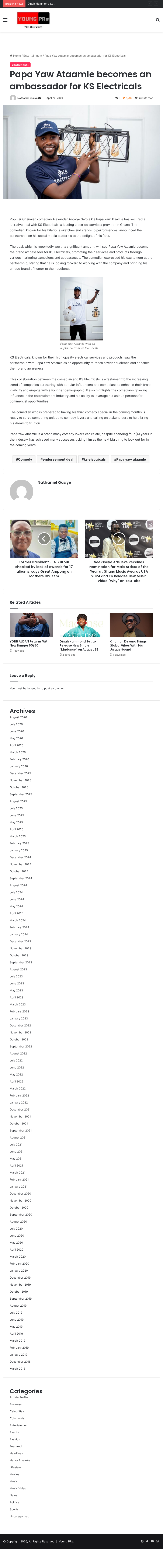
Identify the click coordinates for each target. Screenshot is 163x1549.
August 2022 (18, 1053)
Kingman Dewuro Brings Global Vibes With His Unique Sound (128, 645)
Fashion (15, 1439)
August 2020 (18, 1221)
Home (16, 55)
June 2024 (17, 899)
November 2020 (20, 1200)
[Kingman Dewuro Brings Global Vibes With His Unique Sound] (131, 625)
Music (14, 1481)
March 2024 (18, 920)
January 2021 (18, 1186)
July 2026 (16, 724)
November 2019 (20, 1284)
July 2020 (16, 1228)
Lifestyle (15, 1467)
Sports (14, 1509)
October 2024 (19, 871)
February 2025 (19, 843)
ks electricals (95, 459)
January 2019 (18, 1354)
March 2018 (17, 1368)
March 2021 (17, 1172)
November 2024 (20, 864)
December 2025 (20, 773)
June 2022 (17, 1067)
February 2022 (19, 1095)
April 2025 (16, 829)
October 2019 (19, 1291)
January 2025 (19, 850)
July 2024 (16, 892)
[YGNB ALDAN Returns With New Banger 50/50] (31, 625)
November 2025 (20, 780)
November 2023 (20, 948)
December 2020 (20, 1193)
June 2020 (17, 1235)
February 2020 (19, 1263)
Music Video (18, 1488)
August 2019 (18, 1305)
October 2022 (19, 1039)
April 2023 (16, 997)
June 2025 (17, 815)
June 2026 (17, 731)
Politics (14, 1502)
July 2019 (16, 1312)
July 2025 (16, 808)
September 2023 (21, 962)
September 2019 (21, 1298)
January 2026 (19, 766)
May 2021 (16, 1158)
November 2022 (20, 1032)
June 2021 (17, 1151)
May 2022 (16, 1074)
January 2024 (19, 934)
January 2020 (19, 1270)
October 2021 (19, 1123)
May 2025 (16, 822)
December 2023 (20, 941)
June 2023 (17, 983)
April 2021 (16, 1165)
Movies (14, 1474)
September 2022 (21, 1046)
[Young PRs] (33, 20)
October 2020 (19, 1207)
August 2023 (18, 969)
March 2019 (17, 1340)
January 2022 (19, 1102)
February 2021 (19, 1179)
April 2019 (16, 1333)
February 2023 (19, 1011)
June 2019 (17, 1319)
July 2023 (16, 976)
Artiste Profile (19, 1397)
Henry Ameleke (20, 1460)
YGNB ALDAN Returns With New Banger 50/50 (29, 643)
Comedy (25, 459)
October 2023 (19, 955)
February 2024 (19, 927)
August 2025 (18, 801)
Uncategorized (19, 1516)
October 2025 (19, 787)
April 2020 (16, 1249)
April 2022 (16, 1081)
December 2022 (20, 1025)
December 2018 (20, 1361)
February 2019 (19, 1347)
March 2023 (18, 1004)
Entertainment (32, 55)
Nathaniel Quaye (27, 98)
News (13, 1495)
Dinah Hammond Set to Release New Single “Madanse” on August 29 (73, 3)
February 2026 (19, 759)
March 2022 (18, 1088)
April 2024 (16, 913)
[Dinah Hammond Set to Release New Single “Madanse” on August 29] (81, 625)
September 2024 (21, 878)
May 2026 (16, 738)
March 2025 (18, 836)
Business (16, 1404)
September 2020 (21, 1214)
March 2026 (18, 752)
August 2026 (18, 717)
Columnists (17, 1418)
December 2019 (20, 1277)
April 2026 (16, 745)
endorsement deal (58, 459)
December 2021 (20, 1109)
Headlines (16, 1453)
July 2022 (16, 1060)
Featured (16, 1446)
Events (14, 1432)
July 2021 (16, 1144)
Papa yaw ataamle (131, 459)
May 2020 (16, 1242)
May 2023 (16, 990)
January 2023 (19, 1018)
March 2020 (18, 1256)
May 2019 (16, 1326)
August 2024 (18, 885)
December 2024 (20, 857)
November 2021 (20, 1116)
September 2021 (21, 1130)
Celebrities (17, 1411)
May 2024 (16, 906)
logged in (33, 688)
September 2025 (21, 794)
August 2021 (18, 1137)
